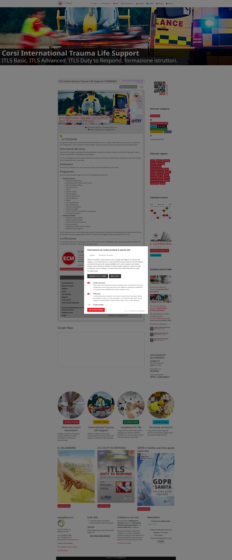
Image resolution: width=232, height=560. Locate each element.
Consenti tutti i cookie (97, 276)
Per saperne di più (92, 271)
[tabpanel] (116, 297)
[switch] (87, 282)
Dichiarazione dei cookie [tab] (106, 255)
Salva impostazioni (96, 309)
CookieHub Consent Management (137, 310)
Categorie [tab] (92, 255)
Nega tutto (115, 276)
